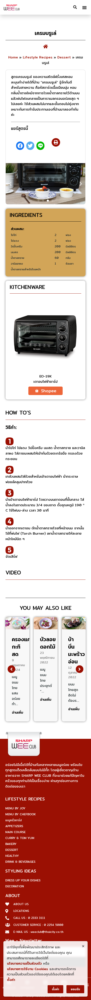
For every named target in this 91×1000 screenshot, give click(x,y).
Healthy (12, 855)
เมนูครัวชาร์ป (13, 820)
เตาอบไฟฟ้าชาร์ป (45, 381)
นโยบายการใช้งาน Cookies (27, 969)
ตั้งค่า (11, 979)
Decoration (14, 886)
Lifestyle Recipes (37, 57)
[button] (84, 7)
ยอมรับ (75, 989)
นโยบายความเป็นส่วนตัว (24, 963)
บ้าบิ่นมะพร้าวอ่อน (76, 650)
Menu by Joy (15, 808)
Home (13, 57)
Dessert (64, 57)
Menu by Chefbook (20, 814)
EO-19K (45, 376)
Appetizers (14, 826)
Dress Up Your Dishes (22, 880)
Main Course (15, 832)
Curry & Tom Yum (19, 838)
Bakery (11, 844)
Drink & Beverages (20, 861)
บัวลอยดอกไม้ (48, 643)
